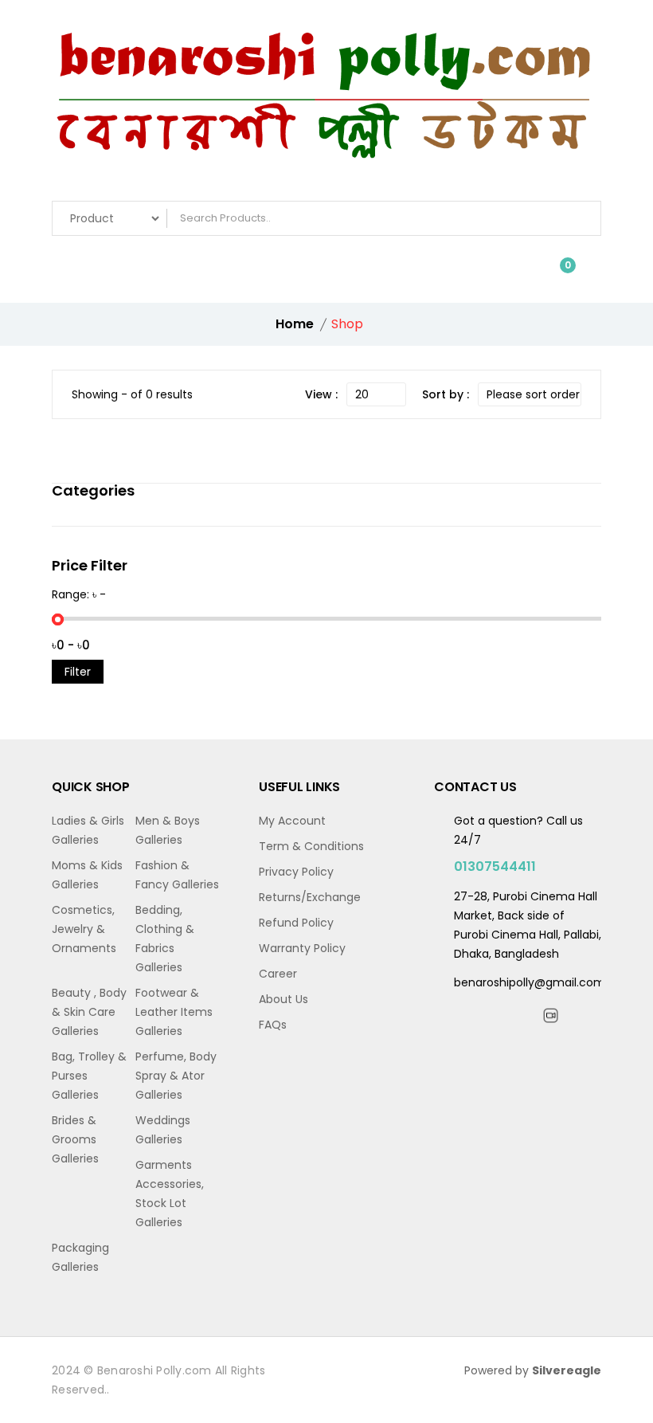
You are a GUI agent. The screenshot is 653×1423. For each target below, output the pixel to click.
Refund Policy (296, 923)
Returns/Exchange (310, 897)
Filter (78, 672)
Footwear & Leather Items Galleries (174, 1012)
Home (295, 324)
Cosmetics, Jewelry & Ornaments (84, 929)
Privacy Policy (296, 872)
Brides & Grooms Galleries (75, 1139)
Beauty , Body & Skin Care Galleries (89, 1012)
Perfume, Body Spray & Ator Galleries (176, 1076)
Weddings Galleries (162, 1129)
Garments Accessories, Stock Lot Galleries (169, 1193)
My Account (292, 821)
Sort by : (445, 394)
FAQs (273, 1025)
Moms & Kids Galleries (87, 874)
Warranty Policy (302, 948)
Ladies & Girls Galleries (88, 830)
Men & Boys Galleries (167, 830)
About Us (283, 999)
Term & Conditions (311, 846)
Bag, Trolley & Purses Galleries (89, 1076)
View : (321, 394)
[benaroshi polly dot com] (326, 104)
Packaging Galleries (80, 1257)
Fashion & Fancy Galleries (177, 874)
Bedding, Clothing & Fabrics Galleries (164, 938)
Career (278, 974)
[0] (556, 273)
